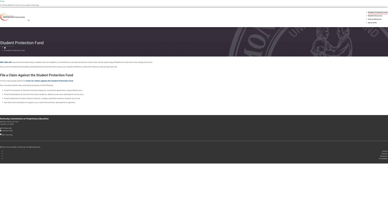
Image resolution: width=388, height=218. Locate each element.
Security (384, 154)
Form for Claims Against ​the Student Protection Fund (49, 81)
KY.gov (2, 1)
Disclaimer (383, 156)
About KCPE (372, 23)
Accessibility (383, 158)
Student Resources (375, 16)
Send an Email (7, 131)
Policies (384, 151)
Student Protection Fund (377, 12)
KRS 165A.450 (6, 62)
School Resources (374, 19)
